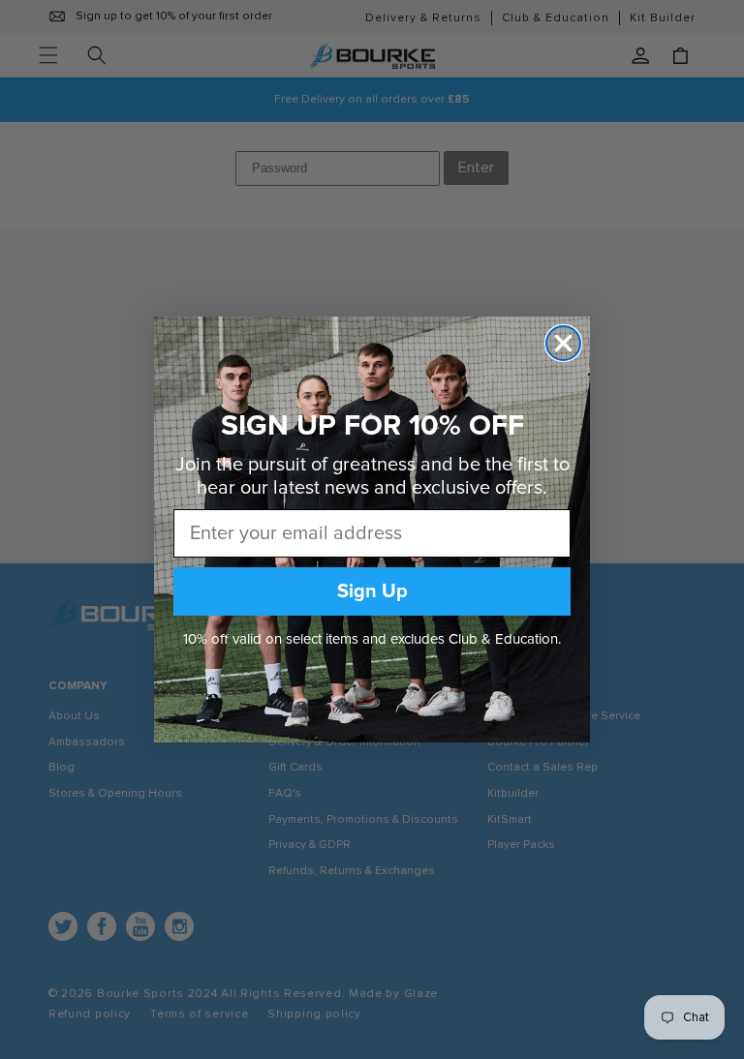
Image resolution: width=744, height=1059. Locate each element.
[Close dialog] (563, 343)
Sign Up (372, 591)
